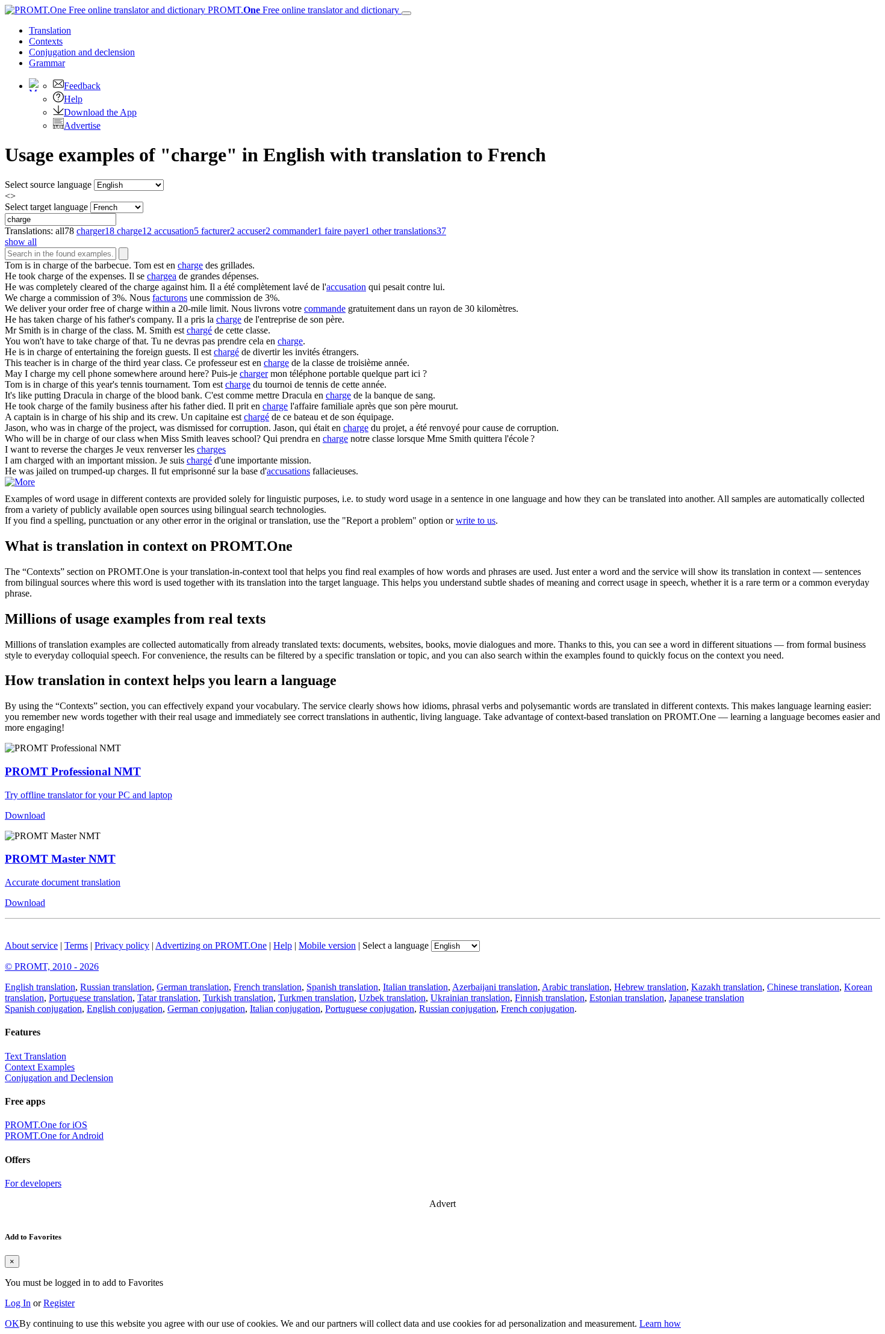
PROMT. (302, 10)
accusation (346, 287)
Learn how (660, 1323)
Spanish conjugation (43, 1009)
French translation (268, 987)
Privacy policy (122, 945)
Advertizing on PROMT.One (211, 945)
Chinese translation (803, 987)
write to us (475, 520)
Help (73, 99)
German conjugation (206, 1009)
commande (325, 308)
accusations (288, 471)
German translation (193, 987)
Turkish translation (238, 998)
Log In (18, 1303)
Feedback (82, 86)
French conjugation (537, 1009)
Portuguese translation (90, 998)
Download (25, 815)
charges (211, 449)
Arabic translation (575, 987)
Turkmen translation (316, 998)
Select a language (395, 945)
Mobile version (327, 945)
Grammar (47, 63)
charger (254, 373)
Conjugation (82, 52)
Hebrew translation (650, 987)
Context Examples (40, 1067)
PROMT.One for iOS (46, 1125)
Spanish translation (342, 987)
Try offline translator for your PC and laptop (88, 795)
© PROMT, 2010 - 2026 (52, 966)
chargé (199, 330)
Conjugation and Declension (59, 1078)
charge (190, 265)
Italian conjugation (285, 1009)
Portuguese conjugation (369, 1009)
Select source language (48, 184)
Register (59, 1303)
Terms (76, 945)
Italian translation (415, 987)
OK (12, 1323)
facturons (169, 298)
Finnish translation (550, 998)
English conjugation (125, 1009)
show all (21, 242)
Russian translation (116, 987)
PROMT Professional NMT (73, 771)
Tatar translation (167, 998)
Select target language (46, 207)
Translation (50, 30)
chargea (161, 276)
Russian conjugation (457, 1009)
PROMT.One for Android (54, 1136)
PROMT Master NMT (60, 858)
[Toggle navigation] (406, 13)
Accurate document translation (62, 882)
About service (31, 945)
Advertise (82, 125)
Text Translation (35, 1056)
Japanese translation (706, 998)
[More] (20, 482)
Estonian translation (626, 998)
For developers (33, 1183)
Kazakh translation (726, 987)
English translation (40, 987)
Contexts (46, 41)
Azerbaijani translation (495, 987)
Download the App (100, 112)
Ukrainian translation (470, 998)
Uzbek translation (392, 998)
